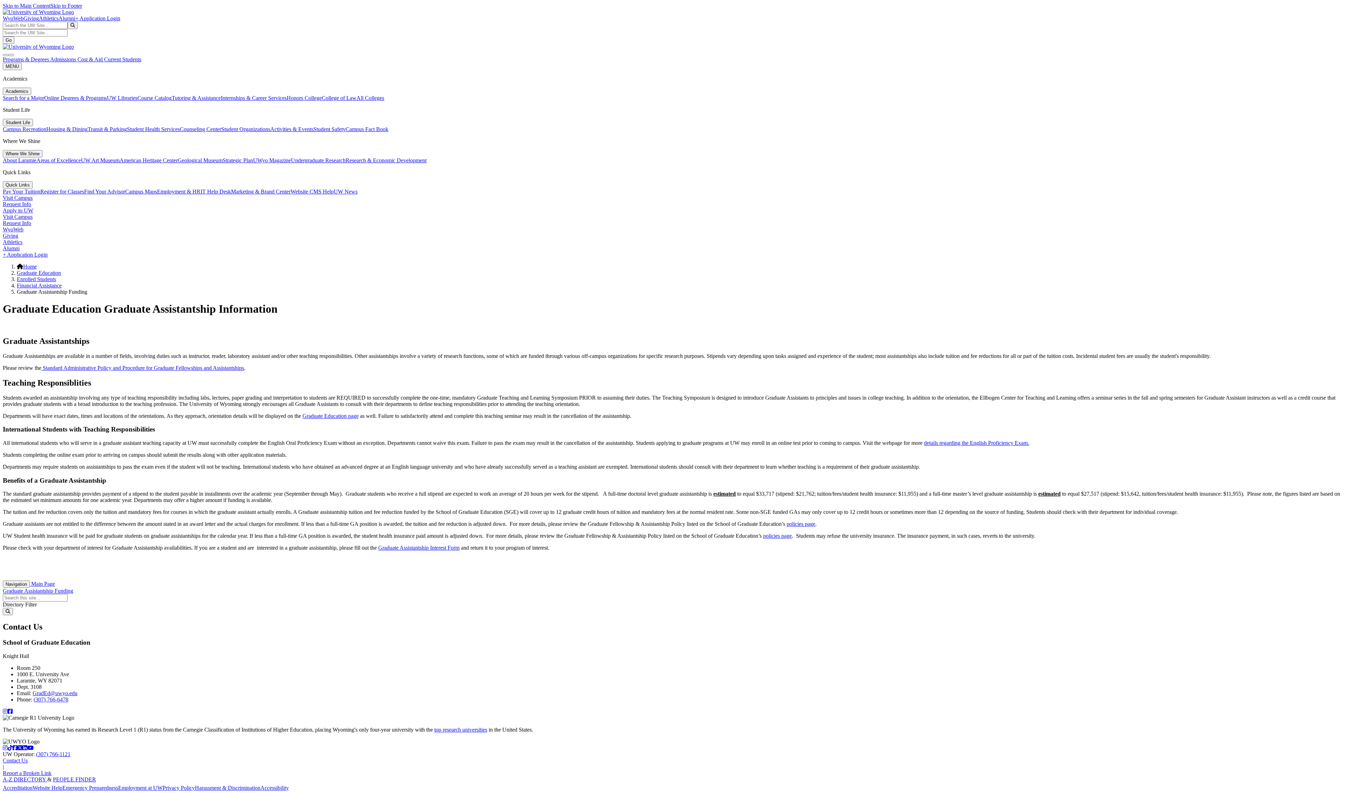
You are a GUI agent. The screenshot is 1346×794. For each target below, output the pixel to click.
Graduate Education (39, 273)
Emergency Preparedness (90, 788)
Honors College (304, 98)
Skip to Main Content (26, 6)
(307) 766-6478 (51, 700)
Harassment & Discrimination (227, 788)
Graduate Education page (330, 416)
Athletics (49, 18)
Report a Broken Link (27, 773)
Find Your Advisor (104, 192)
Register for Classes (62, 192)
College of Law (339, 98)
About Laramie (19, 160)
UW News (346, 192)
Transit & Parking (107, 129)
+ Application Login (97, 18)
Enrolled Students (36, 279)
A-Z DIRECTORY (25, 779)
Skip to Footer (66, 6)
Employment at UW (140, 788)
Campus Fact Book (367, 129)
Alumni (67, 18)
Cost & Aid (90, 59)
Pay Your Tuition (21, 192)
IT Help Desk (215, 192)
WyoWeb (13, 18)
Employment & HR (178, 192)
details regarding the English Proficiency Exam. (976, 443)
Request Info (17, 204)
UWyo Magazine (272, 160)
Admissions (63, 59)
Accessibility (274, 788)
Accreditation (18, 788)
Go (9, 40)
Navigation (16, 584)
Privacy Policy (179, 788)
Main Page (42, 584)
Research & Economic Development (386, 160)
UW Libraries (122, 98)
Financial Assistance (39, 286)
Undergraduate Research (318, 160)
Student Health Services (153, 129)
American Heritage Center (149, 160)
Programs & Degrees (26, 59)
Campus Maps (141, 192)
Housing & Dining (67, 129)
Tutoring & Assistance (196, 98)
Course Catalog (154, 98)
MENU (12, 66)
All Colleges (370, 98)
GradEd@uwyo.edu (55, 693)
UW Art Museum (100, 160)
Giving (31, 18)
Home (30, 267)
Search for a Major (23, 98)
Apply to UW (18, 210)
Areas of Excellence (58, 160)
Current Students (122, 59)
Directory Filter (20, 605)
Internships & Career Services (254, 98)
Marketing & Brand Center (261, 192)
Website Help (47, 788)
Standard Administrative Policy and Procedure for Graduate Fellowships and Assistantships (142, 368)
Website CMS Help (312, 192)
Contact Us (15, 761)
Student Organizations (245, 129)
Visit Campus (18, 198)
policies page (801, 524)
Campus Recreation (24, 129)
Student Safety (329, 129)
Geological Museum (200, 160)
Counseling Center (200, 129)
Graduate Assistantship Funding (38, 591)
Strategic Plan (238, 160)
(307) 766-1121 (53, 754)
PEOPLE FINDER (74, 779)
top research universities (460, 730)
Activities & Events (291, 129)
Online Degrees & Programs (75, 98)
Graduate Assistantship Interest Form (419, 548)
